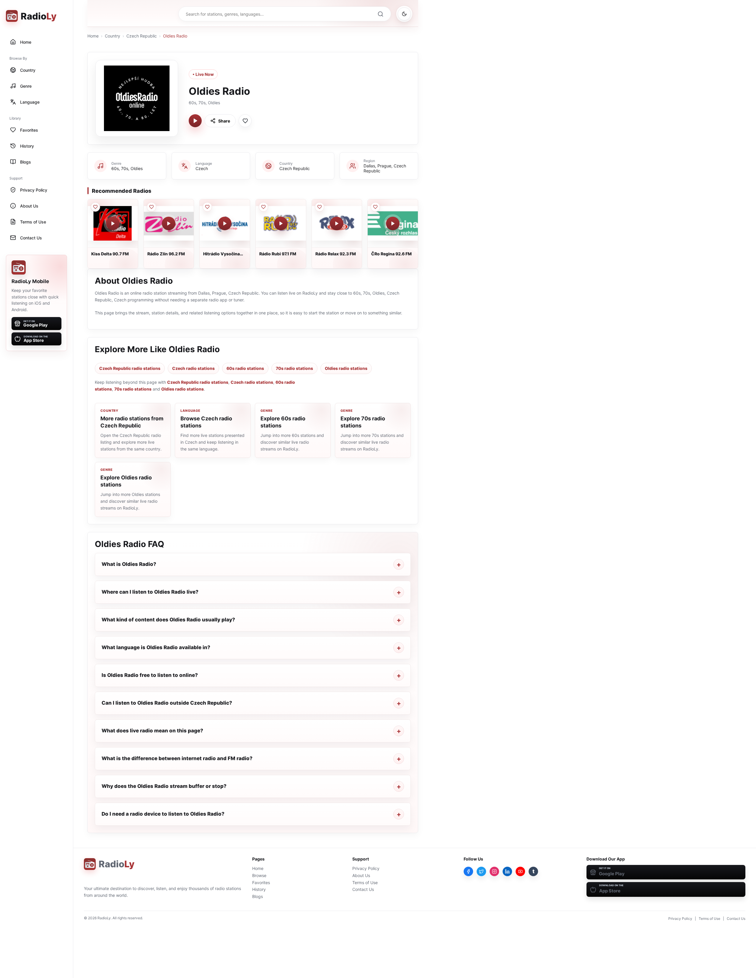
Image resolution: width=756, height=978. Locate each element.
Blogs (257, 896)
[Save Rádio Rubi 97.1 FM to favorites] (263, 207)
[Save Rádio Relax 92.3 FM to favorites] (319, 207)
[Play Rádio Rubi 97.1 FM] (281, 223)
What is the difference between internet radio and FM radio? (177, 758)
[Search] (380, 14)
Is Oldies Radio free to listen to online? (150, 675)
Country (112, 35)
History (259, 889)
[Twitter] (481, 871)
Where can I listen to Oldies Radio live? (150, 592)
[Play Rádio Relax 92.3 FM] (336, 223)
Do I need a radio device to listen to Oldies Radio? (163, 814)
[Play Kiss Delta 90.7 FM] (113, 223)
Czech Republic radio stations (129, 368)
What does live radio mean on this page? (152, 731)
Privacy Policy (365, 868)
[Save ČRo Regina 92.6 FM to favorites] (375, 207)
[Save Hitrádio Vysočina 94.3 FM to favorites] (207, 207)
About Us (361, 875)
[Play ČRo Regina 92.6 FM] (393, 223)
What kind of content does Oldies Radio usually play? (168, 620)
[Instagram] (494, 871)
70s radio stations (294, 368)
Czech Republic (141, 35)
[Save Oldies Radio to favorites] (245, 120)
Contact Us (363, 889)
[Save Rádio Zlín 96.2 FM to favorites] (151, 207)
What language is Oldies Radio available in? (156, 647)
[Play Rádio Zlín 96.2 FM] (168, 223)
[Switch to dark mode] (404, 13)
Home (93, 35)
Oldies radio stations (346, 368)
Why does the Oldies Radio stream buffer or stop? (164, 786)
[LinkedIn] (507, 871)
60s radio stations (245, 368)
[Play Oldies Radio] (195, 120)
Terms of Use (365, 882)
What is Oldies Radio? (129, 564)
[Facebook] (468, 871)
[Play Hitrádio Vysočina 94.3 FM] (225, 223)
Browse (259, 875)
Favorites (261, 882)
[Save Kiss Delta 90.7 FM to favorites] (95, 207)
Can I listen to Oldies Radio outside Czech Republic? (167, 703)
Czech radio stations (193, 368)
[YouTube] (520, 871)
